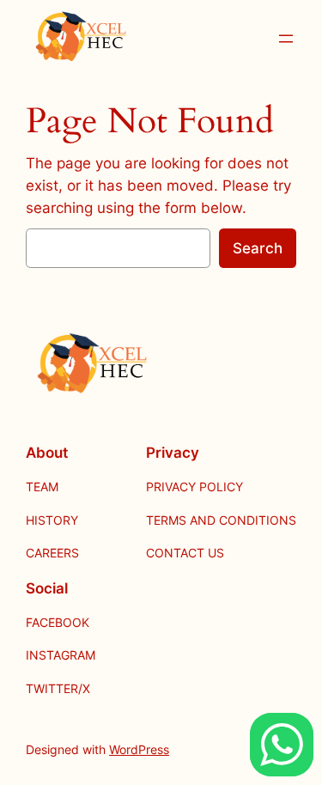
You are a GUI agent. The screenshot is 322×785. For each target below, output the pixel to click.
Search (258, 248)
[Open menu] (286, 38)
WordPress (139, 749)
